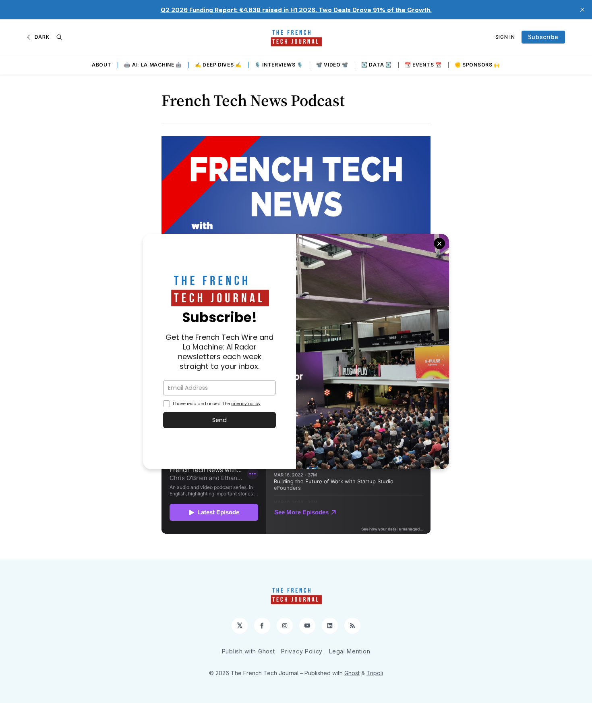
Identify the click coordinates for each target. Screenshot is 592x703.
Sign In (505, 37)
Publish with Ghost (248, 651)
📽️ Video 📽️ (332, 65)
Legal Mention (349, 651)
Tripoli (374, 673)
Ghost (352, 673)
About (102, 65)
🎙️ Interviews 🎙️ (279, 65)
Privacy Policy (302, 651)
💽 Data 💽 (376, 65)
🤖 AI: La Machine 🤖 (153, 65)
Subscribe (543, 36)
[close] (582, 9)
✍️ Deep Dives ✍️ (218, 65)
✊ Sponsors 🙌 (477, 65)
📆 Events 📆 (423, 65)
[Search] (59, 37)
